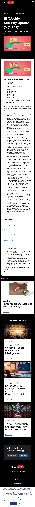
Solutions (17, 476)
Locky (9, 174)
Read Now (6, 312)
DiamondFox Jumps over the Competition (16, 230)
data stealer (23, 195)
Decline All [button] (21, 503)
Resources (17, 483)
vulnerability (14, 131)
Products (17, 480)
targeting (24, 144)
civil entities (12, 158)
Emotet (9, 114)
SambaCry (10, 203)
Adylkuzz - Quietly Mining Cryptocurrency (16, 234)
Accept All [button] (13, 503)
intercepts (11, 122)
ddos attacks (14, 33)
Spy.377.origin (16, 144)
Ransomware (17, 32)
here (19, 193)
